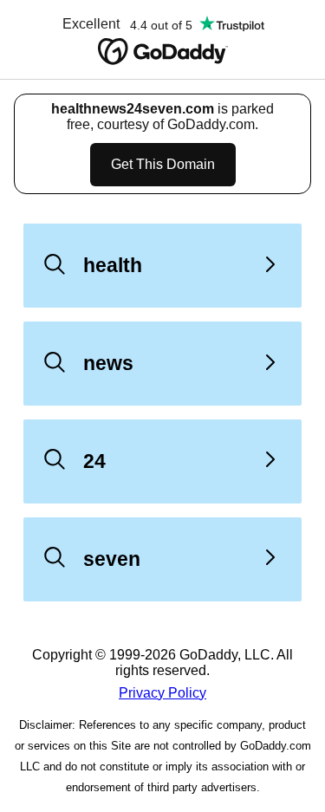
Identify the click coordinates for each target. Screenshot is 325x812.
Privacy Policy (162, 692)
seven (111, 559)
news (108, 363)
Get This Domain (163, 164)
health (112, 265)
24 (94, 461)
